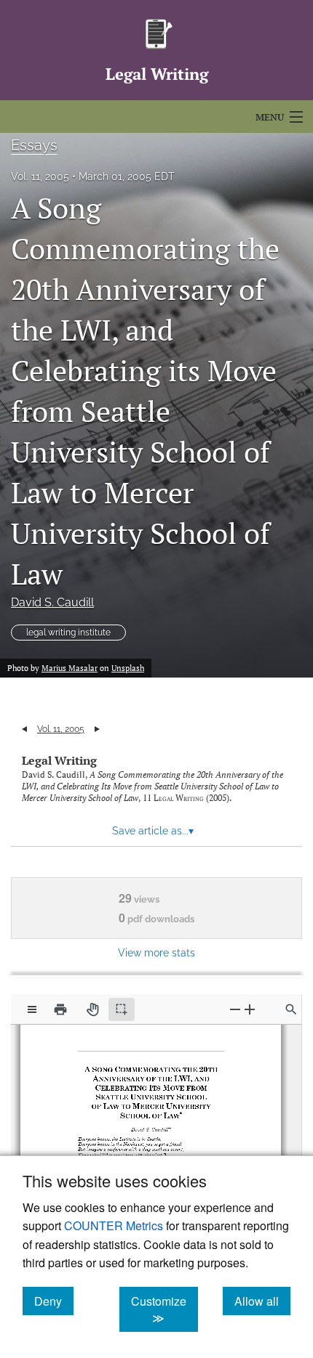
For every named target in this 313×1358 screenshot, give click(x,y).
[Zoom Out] (235, 1009)
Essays (34, 145)
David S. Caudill (52, 602)
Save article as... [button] (153, 831)
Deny (54, 1300)
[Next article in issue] (97, 729)
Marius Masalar (69, 668)
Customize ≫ (164, 1309)
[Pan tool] (92, 1009)
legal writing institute (68, 632)
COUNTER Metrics (113, 1225)
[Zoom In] (249, 1009)
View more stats (156, 952)
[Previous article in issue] (24, 729)
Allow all (262, 1300)
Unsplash (127, 668)
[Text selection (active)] (121, 1009)
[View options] (32, 1009)
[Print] (60, 1009)
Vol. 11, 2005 (40, 176)
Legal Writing (59, 760)
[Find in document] (291, 1009)
